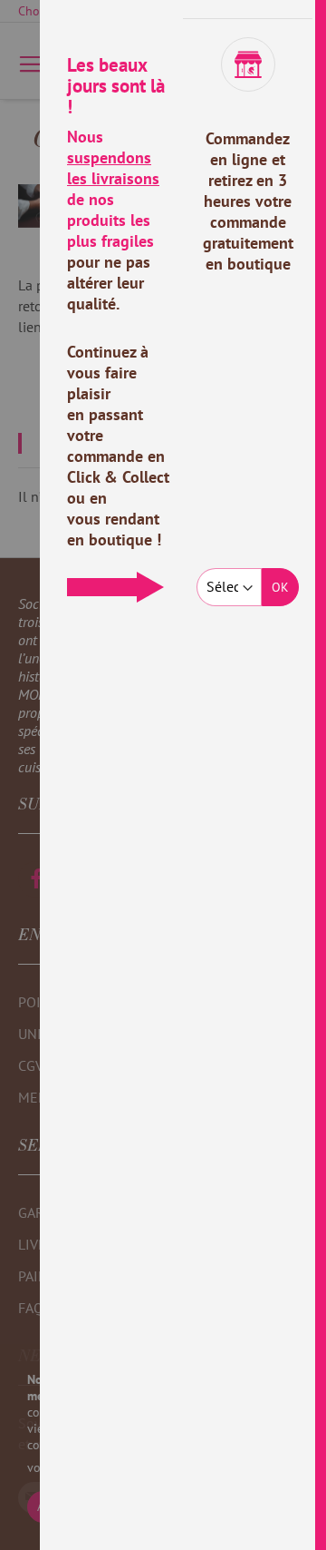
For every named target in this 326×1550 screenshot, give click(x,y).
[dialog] (183, 775)
